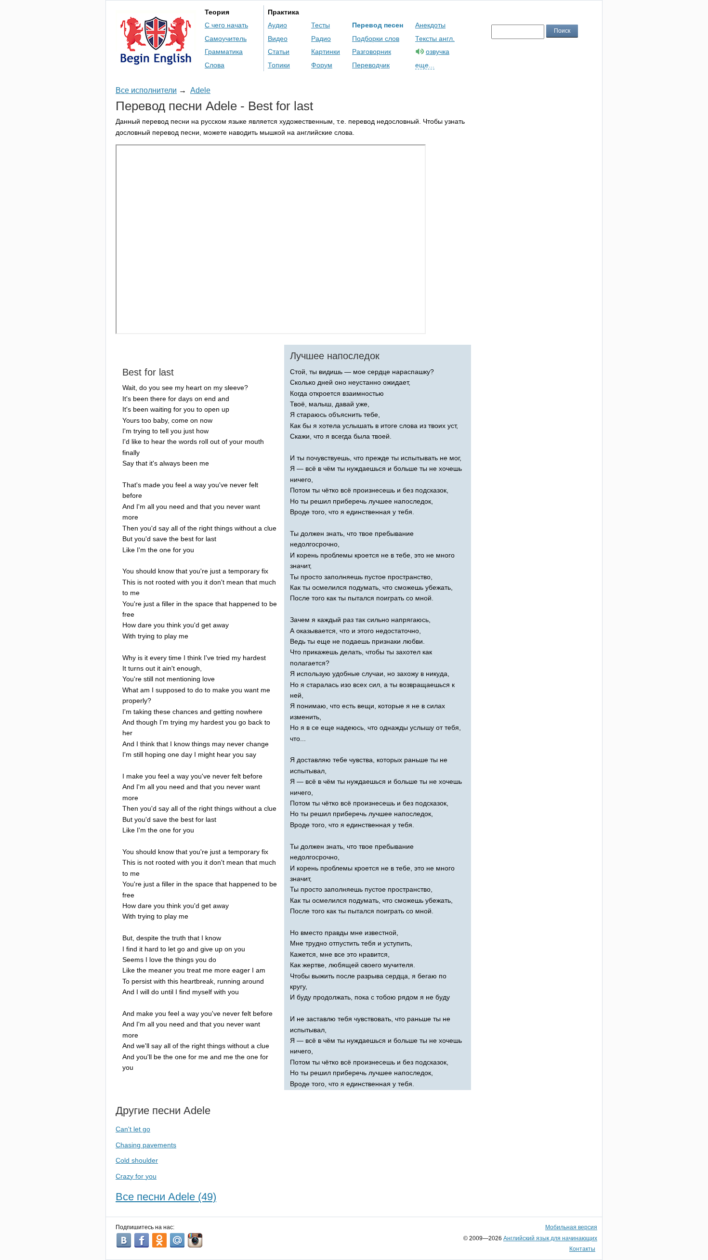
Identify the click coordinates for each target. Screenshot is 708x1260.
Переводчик (371, 65)
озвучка (437, 51)
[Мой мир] (177, 1240)
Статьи (278, 51)
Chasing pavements (146, 1145)
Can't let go (133, 1129)
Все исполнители (146, 90)
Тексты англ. (435, 38)
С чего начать (226, 25)
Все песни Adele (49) (166, 1197)
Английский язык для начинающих (550, 1238)
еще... (424, 65)
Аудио (277, 25)
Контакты (582, 1249)
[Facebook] (141, 1240)
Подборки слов (375, 38)
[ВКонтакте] (124, 1240)
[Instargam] (195, 1240)
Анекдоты (430, 25)
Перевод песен (377, 25)
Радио (321, 38)
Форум (321, 65)
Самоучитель (226, 38)
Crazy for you (136, 1176)
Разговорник (371, 51)
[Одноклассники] (159, 1240)
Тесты (320, 25)
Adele (200, 90)
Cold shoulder (137, 1160)
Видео (278, 38)
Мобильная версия (571, 1227)
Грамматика (224, 51)
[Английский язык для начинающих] (156, 60)
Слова (214, 65)
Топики (279, 65)
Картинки (325, 51)
